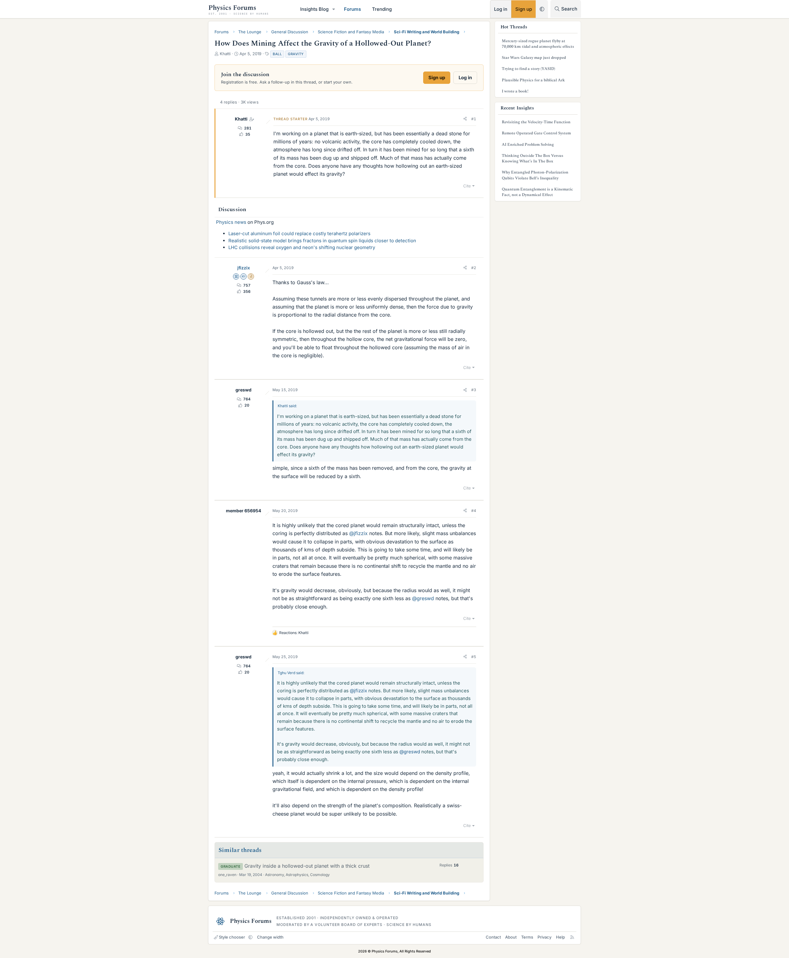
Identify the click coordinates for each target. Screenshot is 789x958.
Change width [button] (270, 937)
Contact (493, 937)
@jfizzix (358, 533)
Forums (352, 9)
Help (560, 937)
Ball (277, 54)
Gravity (296, 54)
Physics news (231, 222)
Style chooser (232, 937)
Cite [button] (467, 185)
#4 (473, 510)
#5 (473, 656)
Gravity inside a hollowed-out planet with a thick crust (307, 866)
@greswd (423, 598)
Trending (382, 9)
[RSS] (572, 937)
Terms (527, 937)
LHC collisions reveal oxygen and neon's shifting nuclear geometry (301, 247)
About (511, 937)
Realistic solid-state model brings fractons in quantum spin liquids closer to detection (322, 241)
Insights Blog (314, 9)
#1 (473, 119)
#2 (473, 267)
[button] (333, 9)
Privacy (544, 937)
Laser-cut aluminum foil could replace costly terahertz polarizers (299, 233)
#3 (473, 389)
